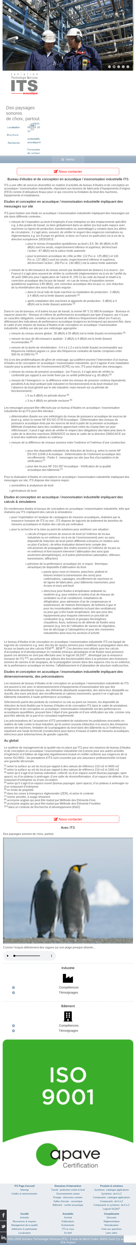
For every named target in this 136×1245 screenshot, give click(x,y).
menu (70, 159)
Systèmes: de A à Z (111, 1193)
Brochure (13, 134)
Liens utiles (111, 1233)
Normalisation (111, 1225)
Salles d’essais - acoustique (67, 1201)
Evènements (67, 1225)
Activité (68, 1217)
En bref (68, 1233)
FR (32, 125)
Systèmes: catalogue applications (111, 1190)
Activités (24, 1217)
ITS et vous (68, 1229)
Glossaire (111, 1217)
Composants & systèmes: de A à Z (111, 1205)
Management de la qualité (24, 1225)
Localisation (13, 127)
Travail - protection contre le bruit (68, 1190)
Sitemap (24, 1190)
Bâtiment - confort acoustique (68, 1205)
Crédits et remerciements (24, 1193)
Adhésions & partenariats (24, 1229)
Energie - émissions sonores (68, 1197)
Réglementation (112, 1221)
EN (32, 129)
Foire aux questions (111, 1229)
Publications (68, 1221)
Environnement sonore (68, 1193)
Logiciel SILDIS (111, 1209)
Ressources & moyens (24, 1221)
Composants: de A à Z (111, 1201)
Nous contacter (70, 171)
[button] (122, 35)
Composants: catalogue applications (111, 1197)
